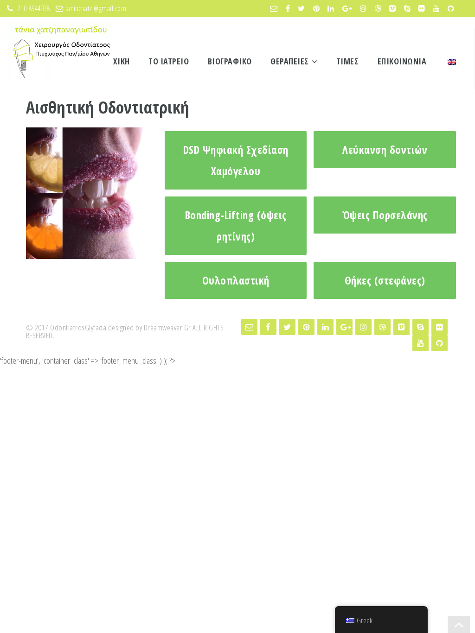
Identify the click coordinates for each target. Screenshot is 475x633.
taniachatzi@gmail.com (96, 8)
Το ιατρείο (168, 61)
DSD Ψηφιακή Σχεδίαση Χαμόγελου (236, 160)
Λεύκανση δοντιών (384, 149)
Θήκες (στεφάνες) (385, 280)
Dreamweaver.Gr (167, 327)
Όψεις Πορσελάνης (385, 215)
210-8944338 (34, 8)
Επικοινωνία (402, 61)
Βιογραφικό (230, 61)
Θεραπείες (289, 61)
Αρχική (117, 61)
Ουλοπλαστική (236, 280)
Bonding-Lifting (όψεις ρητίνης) (236, 226)
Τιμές (347, 61)
